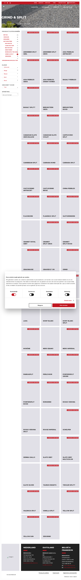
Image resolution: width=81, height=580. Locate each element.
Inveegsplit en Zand (11, 52)
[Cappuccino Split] (70, 123)
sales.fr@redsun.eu (69, 565)
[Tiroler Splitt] (70, 472)
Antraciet (6, 67)
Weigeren (40, 305)
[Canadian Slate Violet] (50, 123)
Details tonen (68, 300)
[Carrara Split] (70, 150)
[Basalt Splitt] (30, 95)
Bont (5, 77)
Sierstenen (19, 23)
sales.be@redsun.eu (69, 567)
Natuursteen (10, 23)
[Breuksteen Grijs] (50, 95)
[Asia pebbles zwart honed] (50, 67)
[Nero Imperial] (70, 336)
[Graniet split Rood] (70, 229)
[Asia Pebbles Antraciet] (70, 40)
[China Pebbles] (70, 176)
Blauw (5, 74)
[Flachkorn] (30, 204)
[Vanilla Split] (50, 498)
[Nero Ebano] (50, 336)
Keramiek (6, 39)
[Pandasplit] (30, 362)
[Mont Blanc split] (70, 308)
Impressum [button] (56, 573)
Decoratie (8, 43)
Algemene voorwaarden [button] (70, 573)
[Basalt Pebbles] (70, 67)
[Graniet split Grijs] (50, 229)
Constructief (9, 45)
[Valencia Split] (30, 498)
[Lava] (30, 308)
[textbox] (10, 95)
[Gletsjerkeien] (70, 204)
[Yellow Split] (70, 498)
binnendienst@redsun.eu (30, 563)
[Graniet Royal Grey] (30, 229)
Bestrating (8, 47)
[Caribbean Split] (30, 150)
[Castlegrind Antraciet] (30, 176)
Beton (5, 35)
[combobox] (10, 94)
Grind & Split (9, 54)
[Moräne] (30, 336)
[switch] (31, 294)
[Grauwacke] (30, 257)
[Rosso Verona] (70, 390)
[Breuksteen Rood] (70, 95)
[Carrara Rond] (50, 150)
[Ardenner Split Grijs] (50, 40)
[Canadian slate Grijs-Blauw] (30, 123)
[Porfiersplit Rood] (30, 390)
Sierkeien (8, 56)
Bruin (5, 80)
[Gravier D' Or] (50, 257)
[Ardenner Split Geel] (30, 40)
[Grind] (70, 257)
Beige (5, 70)
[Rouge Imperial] (50, 417)
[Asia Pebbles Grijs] (30, 67)
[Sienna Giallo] (30, 445)
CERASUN (6, 37)
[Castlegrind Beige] (50, 176)
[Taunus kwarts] (50, 472)
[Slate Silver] (30, 472)
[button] (70, 577)
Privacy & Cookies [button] (44, 573)
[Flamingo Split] (50, 204)
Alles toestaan (63, 305)
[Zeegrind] (50, 524)
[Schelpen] (70, 417)
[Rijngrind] (50, 390)
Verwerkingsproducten (10, 60)
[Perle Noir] (50, 362)
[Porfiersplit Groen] (70, 362)
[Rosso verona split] (30, 417)
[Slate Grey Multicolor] (70, 445)
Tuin (5, 87)
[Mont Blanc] (50, 308)
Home (3, 23)
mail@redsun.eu (47, 565)
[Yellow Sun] (30, 524)
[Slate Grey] (50, 445)
